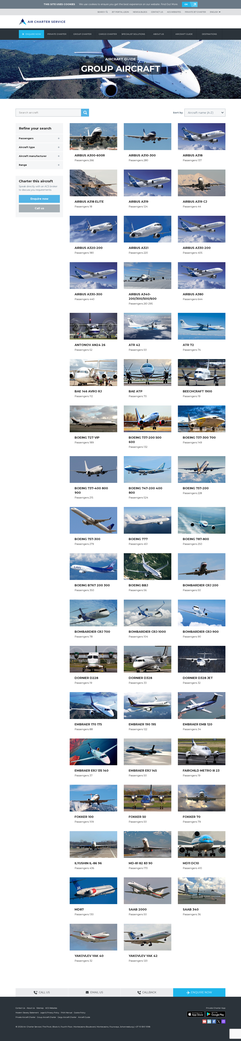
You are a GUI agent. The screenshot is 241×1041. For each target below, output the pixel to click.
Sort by (178, 112)
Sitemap (40, 1008)
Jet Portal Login (120, 12)
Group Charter (82, 34)
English (214, 12)
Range (23, 164)
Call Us (44, 992)
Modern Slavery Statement (27, 1012)
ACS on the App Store (196, 1014)
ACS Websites (174, 12)
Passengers (26, 138)
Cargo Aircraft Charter (67, 1017)
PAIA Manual (66, 1012)
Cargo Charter (108, 34)
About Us (31, 1008)
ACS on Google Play (215, 1014)
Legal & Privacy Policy (49, 1012)
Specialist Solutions (133, 34)
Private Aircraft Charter (25, 1017)
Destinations (209, 34)
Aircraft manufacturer (33, 156)
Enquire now (39, 198)
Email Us (96, 992)
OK (186, 4)
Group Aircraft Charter (46, 1017)
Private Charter (56, 34)
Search (101, 12)
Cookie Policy (79, 1012)
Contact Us (157, 12)
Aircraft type (27, 147)
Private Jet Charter (195, 12)
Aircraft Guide (184, 34)
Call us (39, 208)
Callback (149, 992)
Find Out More (169, 4)
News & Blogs (140, 12)
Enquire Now (33, 34)
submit (85, 113)
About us (158, 34)
